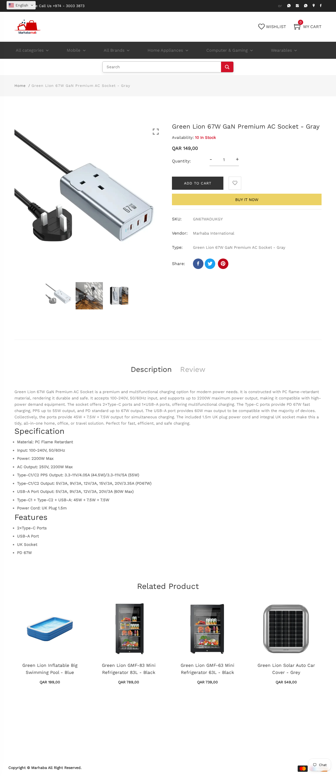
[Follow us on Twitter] (210, 263)
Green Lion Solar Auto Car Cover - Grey (286, 669)
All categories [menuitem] (30, 50)
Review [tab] (192, 369)
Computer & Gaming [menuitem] (227, 50)
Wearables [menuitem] (281, 50)
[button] (21, 5)
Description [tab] (151, 369)
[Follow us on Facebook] (198, 263)
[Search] (227, 67)
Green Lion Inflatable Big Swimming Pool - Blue (49, 669)
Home (20, 85)
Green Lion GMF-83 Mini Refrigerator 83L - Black (129, 669)
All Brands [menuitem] (114, 50)
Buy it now (246, 199)
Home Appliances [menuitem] (165, 50)
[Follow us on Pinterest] (223, 263)
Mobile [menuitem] (73, 50)
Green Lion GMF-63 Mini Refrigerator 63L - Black (207, 669)
